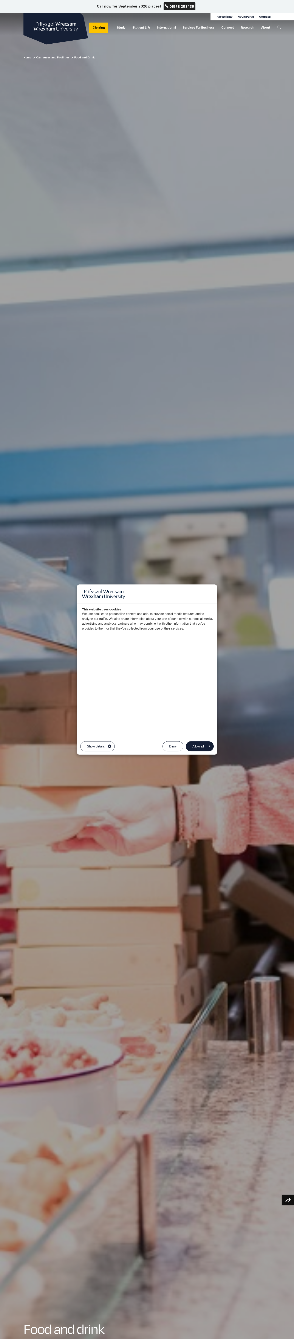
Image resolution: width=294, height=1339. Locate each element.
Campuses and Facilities (53, 57)
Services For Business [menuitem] (199, 27)
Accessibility (224, 16)
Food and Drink (84, 57)
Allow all (198, 746)
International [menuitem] (166, 27)
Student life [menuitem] (141, 27)
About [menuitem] (265, 27)
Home (27, 57)
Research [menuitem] (247, 27)
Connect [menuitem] (227, 27)
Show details (96, 746)
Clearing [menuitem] (99, 27)
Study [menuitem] (121, 27)
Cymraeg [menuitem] (265, 16)
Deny (173, 746)
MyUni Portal (246, 16)
